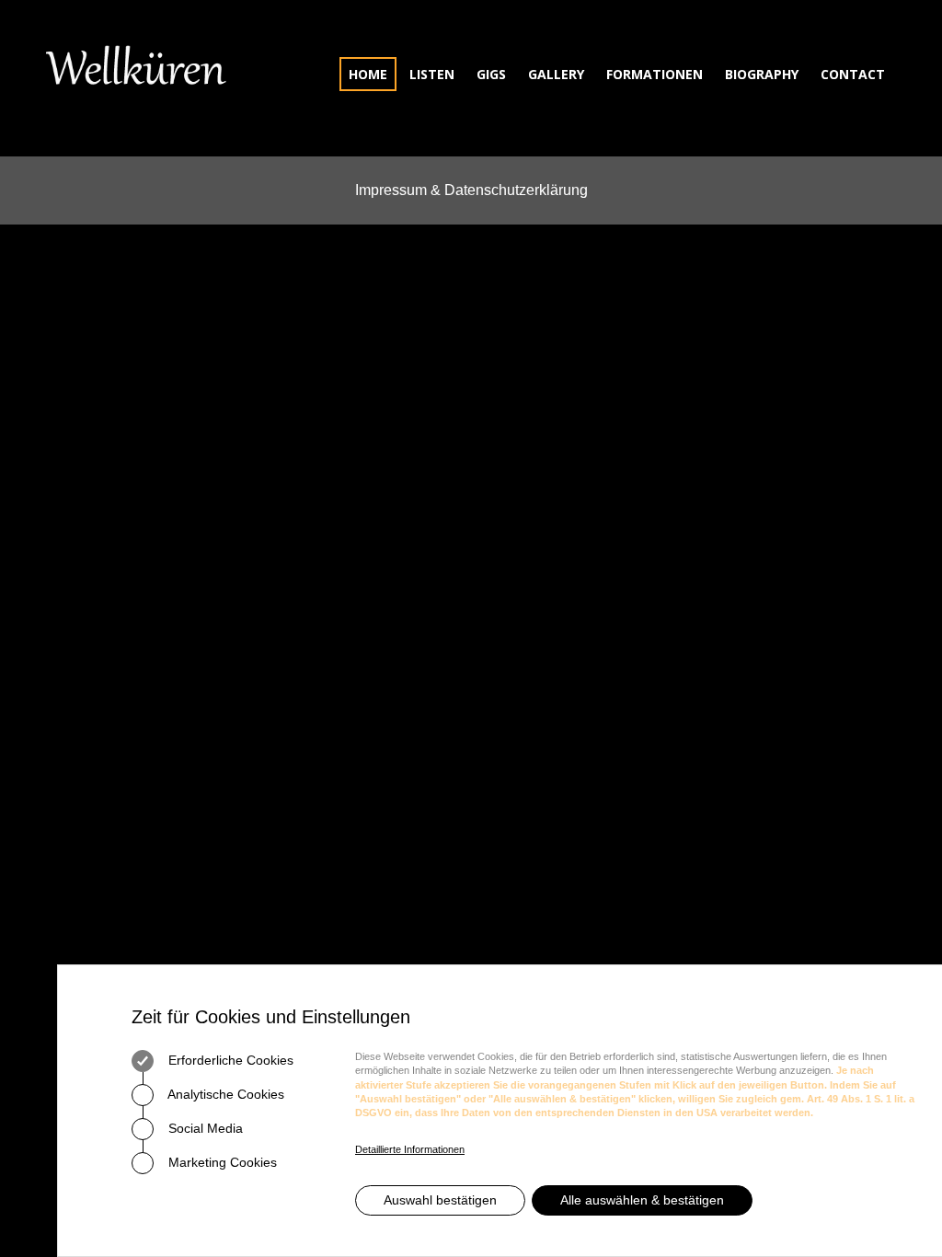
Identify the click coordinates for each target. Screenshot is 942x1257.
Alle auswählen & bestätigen (642, 1200)
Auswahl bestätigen (440, 1200)
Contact (853, 74)
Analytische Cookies (224, 1094)
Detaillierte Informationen (410, 1149)
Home (368, 74)
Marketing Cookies (221, 1162)
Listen (431, 74)
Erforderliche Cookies (229, 1060)
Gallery (556, 74)
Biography (761, 74)
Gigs (491, 74)
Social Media (204, 1128)
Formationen (654, 74)
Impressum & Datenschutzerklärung (471, 190)
